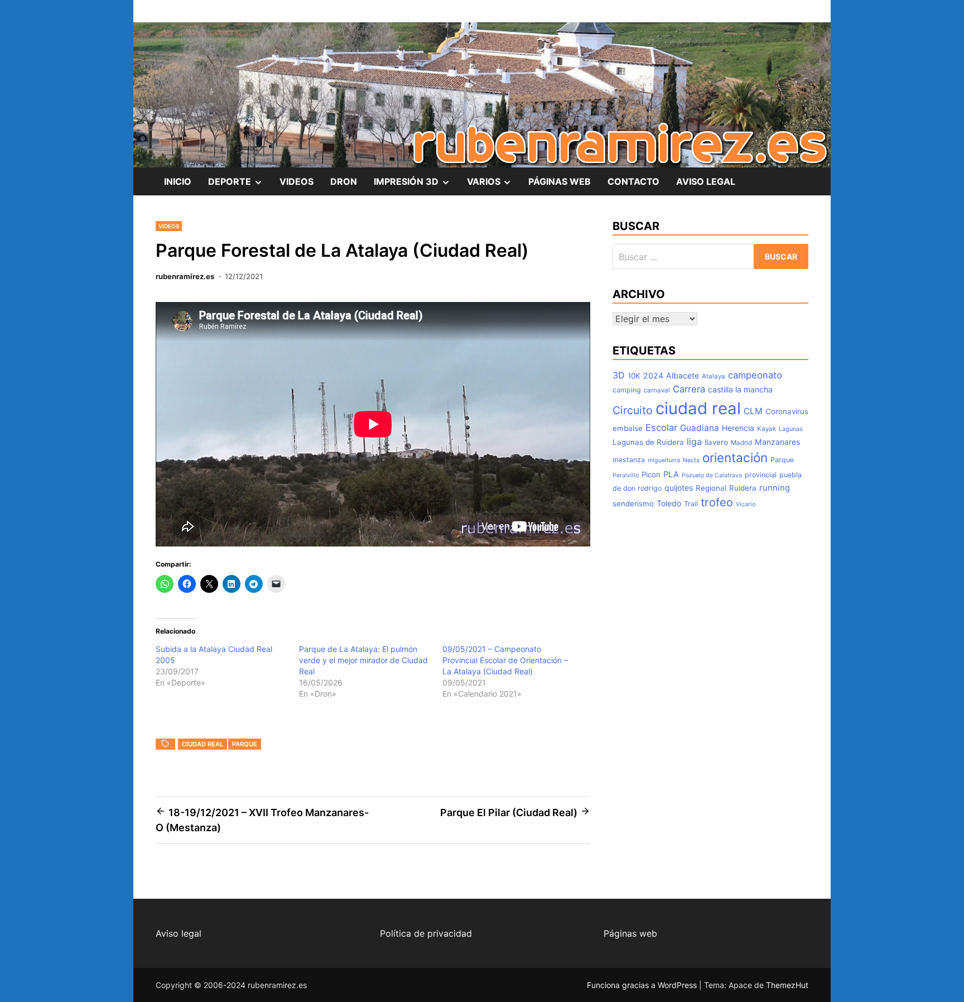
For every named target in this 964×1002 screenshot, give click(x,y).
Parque (244, 744)
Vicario (745, 504)
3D (619, 375)
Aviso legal (178, 933)
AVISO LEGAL (705, 181)
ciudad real (202, 744)
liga (694, 441)
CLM (753, 411)
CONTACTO (633, 181)
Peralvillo (626, 475)
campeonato (755, 375)
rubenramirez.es (185, 276)
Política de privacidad (426, 933)
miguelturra (664, 460)
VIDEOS (296, 181)
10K (634, 375)
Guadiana (699, 428)
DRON (343, 181)
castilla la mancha (740, 389)
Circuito (633, 410)
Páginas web (630, 933)
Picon (651, 474)
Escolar (661, 427)
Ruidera (742, 487)
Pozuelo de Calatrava (712, 475)
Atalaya (713, 376)
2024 (653, 375)
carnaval (657, 390)
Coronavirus (786, 411)
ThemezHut (787, 985)
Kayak (766, 429)
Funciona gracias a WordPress (643, 985)
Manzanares (777, 442)
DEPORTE (239, 185)
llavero (716, 442)
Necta (691, 460)
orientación (735, 457)
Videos (168, 226)
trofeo (717, 502)
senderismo (633, 503)
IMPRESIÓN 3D (416, 185)
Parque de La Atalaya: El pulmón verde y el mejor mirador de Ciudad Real (363, 660)
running (774, 488)
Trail (691, 504)
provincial (761, 475)
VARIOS (493, 185)
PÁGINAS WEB (559, 181)
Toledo (669, 503)
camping (627, 390)
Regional (711, 487)
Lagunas (791, 429)
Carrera (689, 389)
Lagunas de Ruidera (648, 442)
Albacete (682, 375)
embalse (628, 428)
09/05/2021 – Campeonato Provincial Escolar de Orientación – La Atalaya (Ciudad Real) (505, 660)
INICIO (177, 181)
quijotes (678, 487)
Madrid (741, 443)
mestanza (629, 460)
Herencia (738, 428)
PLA (671, 474)
